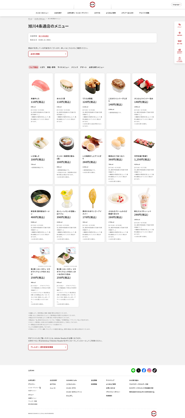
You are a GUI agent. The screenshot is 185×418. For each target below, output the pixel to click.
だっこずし (69, 396)
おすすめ (97, 13)
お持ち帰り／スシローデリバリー (78, 13)
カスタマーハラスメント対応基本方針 (141, 388)
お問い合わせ (110, 388)
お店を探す (58, 13)
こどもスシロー (71, 384)
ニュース (52, 388)
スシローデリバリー (33, 388)
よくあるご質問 (111, 13)
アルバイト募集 (144, 13)
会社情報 (94, 380)
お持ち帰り (31, 380)
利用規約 (109, 396)
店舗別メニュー (32, 398)
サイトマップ (110, 380)
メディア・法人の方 (127, 13)
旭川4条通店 (44, 36)
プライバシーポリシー (113, 392)
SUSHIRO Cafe (71, 380)
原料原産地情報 (32, 404)
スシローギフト (71, 388)
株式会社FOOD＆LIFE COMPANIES (141, 392)
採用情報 (94, 384)
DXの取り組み (134, 380)
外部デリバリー (32, 391)
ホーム (30, 19)
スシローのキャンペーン (74, 392)
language (176, 4)
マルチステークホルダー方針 (138, 384)
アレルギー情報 (32, 401)
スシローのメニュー (42, 13)
